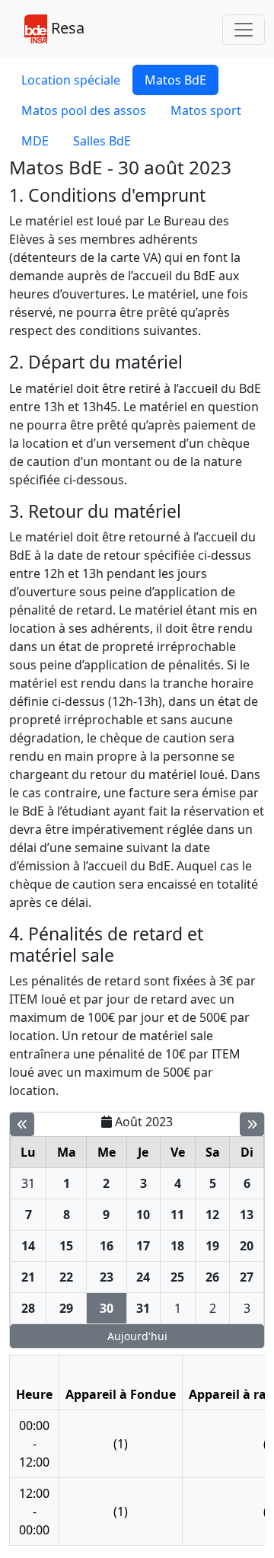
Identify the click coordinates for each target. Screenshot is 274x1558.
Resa (65, 28)
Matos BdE (175, 80)
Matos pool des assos (83, 110)
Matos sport (205, 110)
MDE (35, 140)
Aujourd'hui (137, 1336)
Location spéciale (70, 80)
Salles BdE (102, 140)
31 (28, 1183)
